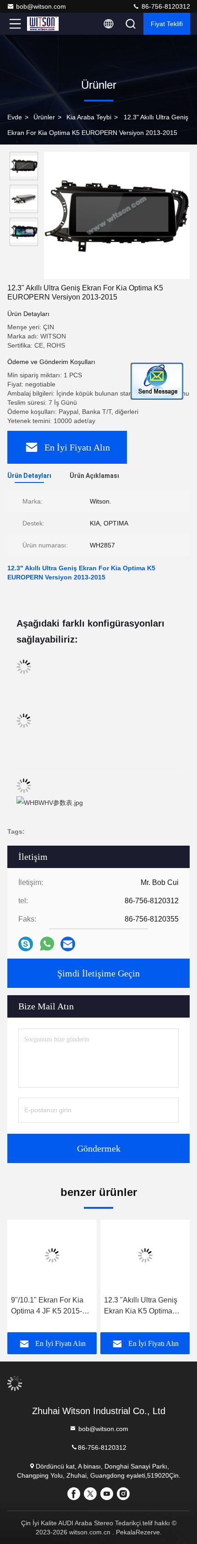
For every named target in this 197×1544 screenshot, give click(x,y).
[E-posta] (68, 944)
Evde (14, 117)
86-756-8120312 (165, 6)
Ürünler (44, 117)
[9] (52, 1255)
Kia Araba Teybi (88, 117)
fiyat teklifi (167, 23)
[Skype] (26, 944)
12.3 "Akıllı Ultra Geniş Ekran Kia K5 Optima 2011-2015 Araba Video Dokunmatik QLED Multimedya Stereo (142, 1306)
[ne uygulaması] (47, 944)
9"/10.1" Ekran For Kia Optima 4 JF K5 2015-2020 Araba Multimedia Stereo (48, 1306)
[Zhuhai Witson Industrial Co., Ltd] (45, 24)
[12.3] (117, 215)
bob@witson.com (41, 6)
